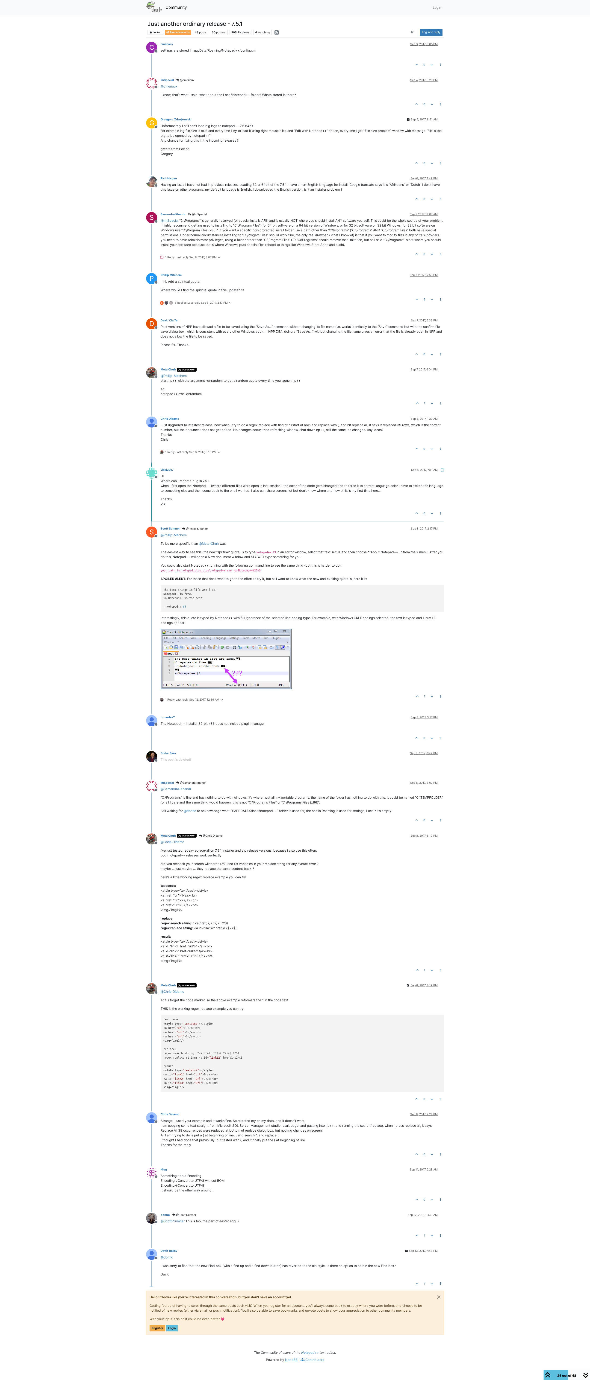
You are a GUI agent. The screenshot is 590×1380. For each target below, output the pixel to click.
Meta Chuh (168, 369)
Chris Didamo (170, 418)
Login (172, 1328)
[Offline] (153, 83)
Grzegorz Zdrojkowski (176, 119)
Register (157, 1328)
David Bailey (169, 1250)
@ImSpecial (199, 214)
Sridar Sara (168, 753)
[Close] (439, 1297)
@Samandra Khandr (192, 782)
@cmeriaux (186, 80)
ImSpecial (167, 80)
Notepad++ (310, 1352)
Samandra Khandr (173, 214)
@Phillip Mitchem (196, 528)
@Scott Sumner (185, 1215)
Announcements (179, 32)
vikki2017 (167, 470)
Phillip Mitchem (171, 275)
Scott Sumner (170, 528)
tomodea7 (168, 717)
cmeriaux (167, 44)
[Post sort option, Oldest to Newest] (412, 32)
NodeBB (291, 1360)
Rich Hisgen (169, 178)
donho (165, 1215)
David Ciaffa (169, 320)
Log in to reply (431, 32)
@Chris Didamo (212, 835)
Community (176, 7)
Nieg (164, 1169)
